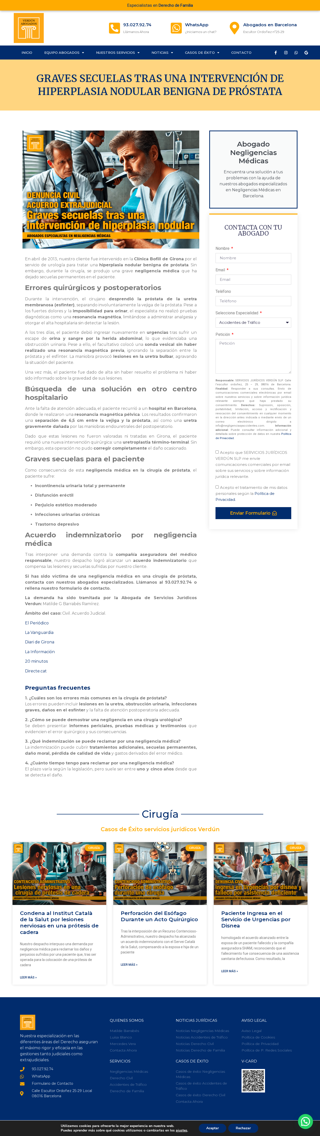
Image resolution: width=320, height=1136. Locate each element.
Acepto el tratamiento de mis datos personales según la (251, 493)
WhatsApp (196, 24)
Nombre (223, 249)
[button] (305, 1121)
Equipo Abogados (62, 53)
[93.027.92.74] (114, 28)
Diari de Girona (39, 642)
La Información (40, 651)
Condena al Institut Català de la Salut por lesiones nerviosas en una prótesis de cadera (59, 922)
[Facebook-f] (275, 52)
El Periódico (37, 623)
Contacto (241, 53)
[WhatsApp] (176, 28)
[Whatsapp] (296, 52)
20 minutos (36, 661)
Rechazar (243, 1128)
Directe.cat (36, 671)
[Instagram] (286, 52)
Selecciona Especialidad (237, 313)
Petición (223, 335)
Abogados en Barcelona (270, 24)
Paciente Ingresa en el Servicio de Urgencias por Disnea (255, 919)
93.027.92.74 (137, 24)
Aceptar (212, 1128)
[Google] (306, 52)
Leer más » (28, 977)
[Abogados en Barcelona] (234, 28)
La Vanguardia (39, 632)
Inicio (27, 53)
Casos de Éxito (200, 53)
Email (221, 270)
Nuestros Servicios (115, 53)
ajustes (181, 1130)
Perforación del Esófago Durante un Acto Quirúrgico (159, 916)
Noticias (160, 53)
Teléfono (223, 292)
